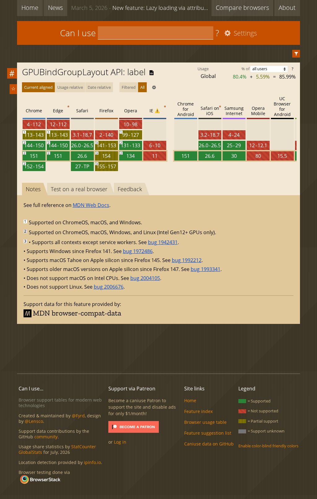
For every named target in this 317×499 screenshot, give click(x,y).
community (46, 437)
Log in (120, 442)
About (287, 7)
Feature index (198, 411)
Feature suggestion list (207, 433)
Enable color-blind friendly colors (268, 446)
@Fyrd (78, 416)
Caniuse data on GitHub (209, 444)
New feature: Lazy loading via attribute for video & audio (139, 7)
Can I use (78, 33)
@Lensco (34, 421)
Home (29, 7)
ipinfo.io (92, 462)
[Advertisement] (158, 348)
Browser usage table (205, 422)
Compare (242, 7)
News (55, 7)
